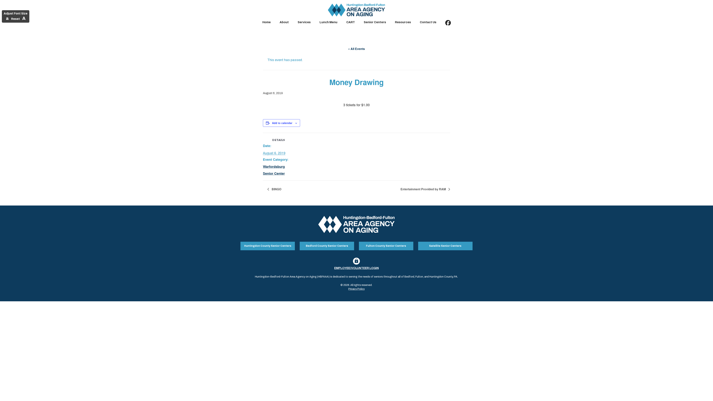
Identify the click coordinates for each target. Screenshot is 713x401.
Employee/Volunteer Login (356, 268)
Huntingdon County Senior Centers (267, 245)
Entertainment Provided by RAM (424, 189)
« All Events (356, 49)
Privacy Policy (356, 289)
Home (266, 22)
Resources (403, 22)
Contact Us (428, 22)
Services (304, 22)
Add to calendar (282, 123)
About (284, 22)
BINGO (276, 189)
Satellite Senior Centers (445, 245)
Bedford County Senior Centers (327, 245)
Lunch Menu (328, 22)
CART (350, 22)
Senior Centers (375, 22)
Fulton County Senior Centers (386, 245)
